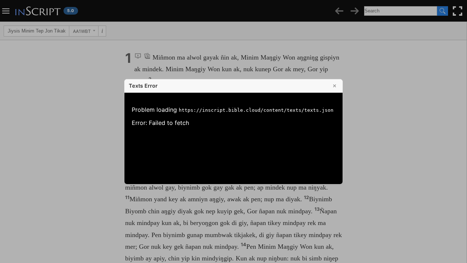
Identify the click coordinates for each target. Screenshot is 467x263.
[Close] (334, 85)
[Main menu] (6, 11)
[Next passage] (354, 11)
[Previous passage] (339, 11)
